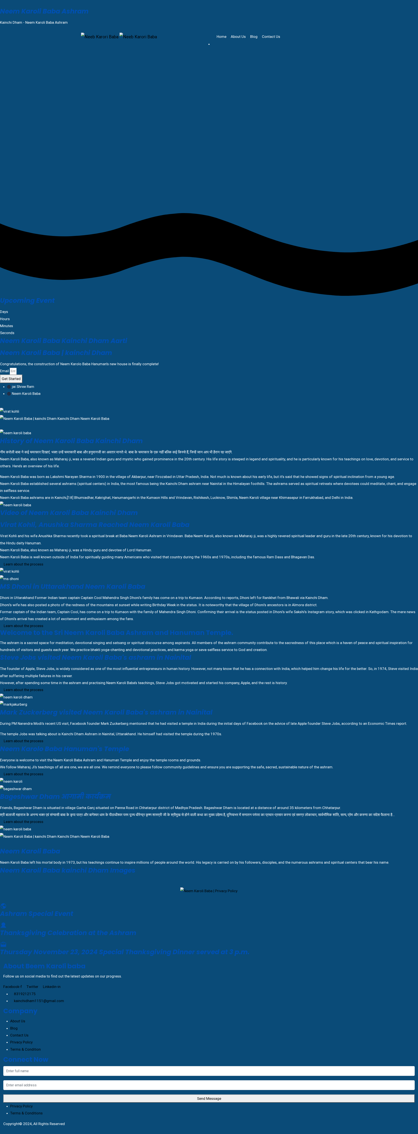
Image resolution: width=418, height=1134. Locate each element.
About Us (239, 36)
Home (222, 36)
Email (4, 371)
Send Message (209, 1098)
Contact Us (271, 36)
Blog (254, 36)
